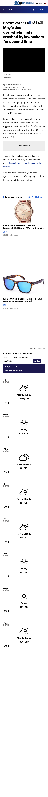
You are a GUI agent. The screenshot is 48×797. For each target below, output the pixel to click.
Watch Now (40, 3)
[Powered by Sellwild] (41, 348)
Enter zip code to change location (15, 357)
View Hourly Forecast (13, 370)
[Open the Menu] (4, 3)
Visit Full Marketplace (36, 197)
